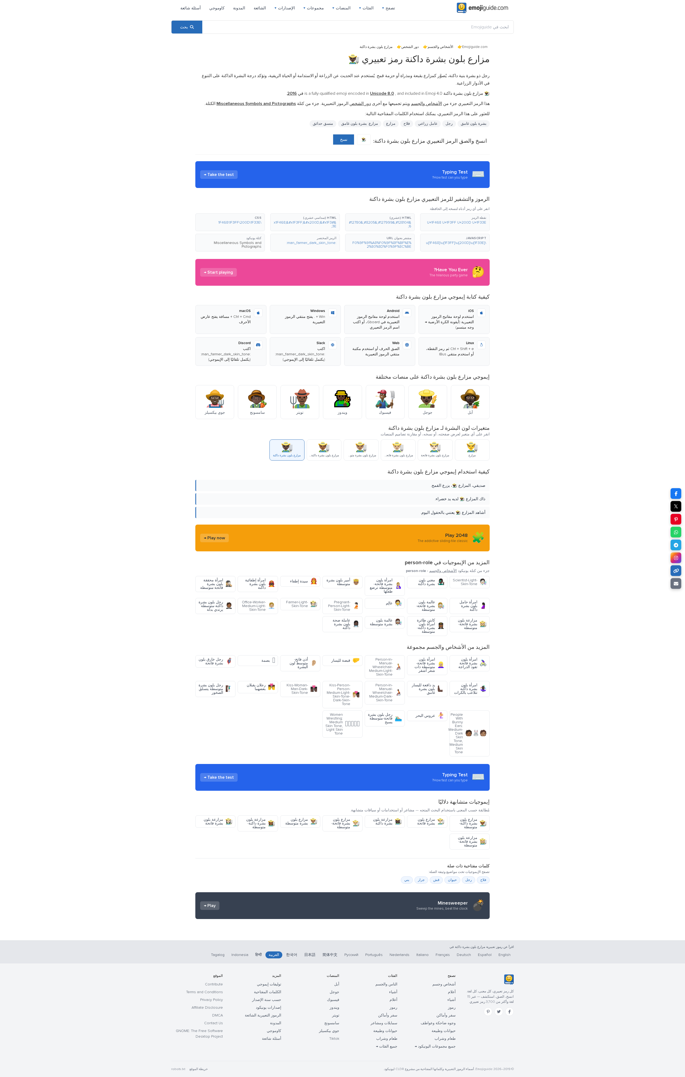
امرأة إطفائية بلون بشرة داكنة (260, 584)
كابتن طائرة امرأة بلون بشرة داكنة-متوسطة (430, 626)
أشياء (451, 999)
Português (374, 954)
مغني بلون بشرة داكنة (431, 582)
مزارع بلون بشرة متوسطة (301, 821)
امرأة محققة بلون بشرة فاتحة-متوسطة (216, 584)
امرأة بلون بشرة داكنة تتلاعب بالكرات (470, 689)
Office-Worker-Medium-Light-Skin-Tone (258, 606)
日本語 (309, 954)
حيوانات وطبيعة (444, 1031)
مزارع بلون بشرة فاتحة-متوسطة (345, 823)
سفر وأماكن (446, 1015)
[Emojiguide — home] (482, 8)
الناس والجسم (386, 984)
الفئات (366, 8)
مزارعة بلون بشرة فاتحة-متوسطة (472, 624)
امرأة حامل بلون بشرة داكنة (473, 606)
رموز (452, 1007)
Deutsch (464, 954)
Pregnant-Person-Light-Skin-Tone (344, 606)
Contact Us (213, 1023)
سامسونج (331, 1023)
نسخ (343, 139)
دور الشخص (410, 47)
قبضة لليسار (345, 660)
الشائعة (260, 8)
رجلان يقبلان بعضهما (261, 687)
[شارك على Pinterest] (676, 519)
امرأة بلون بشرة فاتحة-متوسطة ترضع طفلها (386, 586)
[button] (455, 222)
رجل (449, 123)
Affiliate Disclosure (207, 1007)
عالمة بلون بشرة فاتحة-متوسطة (430, 606)
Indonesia (239, 954)
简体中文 (329, 954)
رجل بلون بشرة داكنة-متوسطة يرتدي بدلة (216, 606)
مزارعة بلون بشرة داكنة (387, 821)
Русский (351, 954)
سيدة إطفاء (303, 581)
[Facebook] (509, 1011)
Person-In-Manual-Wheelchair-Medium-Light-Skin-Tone (385, 667)
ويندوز (334, 1007)
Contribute (214, 984)
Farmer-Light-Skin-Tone (301, 604)
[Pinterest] (488, 1011)
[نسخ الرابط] (676, 570)
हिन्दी (258, 954)
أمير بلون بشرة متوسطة (343, 582)
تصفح (388, 8)
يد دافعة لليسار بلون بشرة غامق (428, 689)
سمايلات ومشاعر (384, 1023)
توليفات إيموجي (269, 984)
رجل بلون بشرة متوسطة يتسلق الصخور (216, 689)
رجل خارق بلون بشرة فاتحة (216, 661)
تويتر (335, 1015)
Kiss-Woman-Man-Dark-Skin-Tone (302, 689)
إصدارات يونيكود (268, 1007)
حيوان (452, 880)
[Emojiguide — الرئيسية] (509, 979)
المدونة (239, 8)
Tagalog (217, 954)
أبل (336, 984)
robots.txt (178, 1069)
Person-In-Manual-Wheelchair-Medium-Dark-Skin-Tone (385, 692)
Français (443, 954)
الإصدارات (285, 8)
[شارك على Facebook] (676, 493)
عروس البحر (430, 715)
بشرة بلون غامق (473, 123)
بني (406, 880)
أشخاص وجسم (444, 984)
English (504, 954)
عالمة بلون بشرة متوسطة (386, 622)
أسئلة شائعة (190, 8)
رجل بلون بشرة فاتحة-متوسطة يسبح (385, 718)
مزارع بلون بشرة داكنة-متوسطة (473, 823)
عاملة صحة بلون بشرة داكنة (346, 624)
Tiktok (334, 1038)
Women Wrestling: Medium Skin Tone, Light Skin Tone (342, 724)
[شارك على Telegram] (676, 545)
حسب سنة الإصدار (266, 999)
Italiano (422, 954)
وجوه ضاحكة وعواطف (438, 1023)
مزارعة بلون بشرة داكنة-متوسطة (260, 823)
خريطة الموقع (198, 1069)
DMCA (217, 1015)
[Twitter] (498, 1011)
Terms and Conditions (204, 992)
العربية (274, 954)
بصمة (268, 660)
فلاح (407, 123)
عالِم (394, 603)
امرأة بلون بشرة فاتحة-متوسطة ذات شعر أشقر (429, 665)
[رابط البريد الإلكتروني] (676, 583)
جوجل (334, 992)
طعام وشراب (445, 1038)
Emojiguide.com (475, 47)
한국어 (291, 954)
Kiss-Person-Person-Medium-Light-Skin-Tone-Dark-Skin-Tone (343, 694)
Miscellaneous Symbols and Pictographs (237, 244)
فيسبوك (333, 999)
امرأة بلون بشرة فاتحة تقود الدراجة (472, 663)
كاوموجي (216, 8)
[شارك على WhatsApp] (676, 532)
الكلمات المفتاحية (267, 992)
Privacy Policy (211, 999)
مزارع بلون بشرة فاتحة (430, 821)
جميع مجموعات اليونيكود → (435, 1046)
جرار (421, 880)
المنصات (341, 8)
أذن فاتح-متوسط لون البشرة (303, 663)
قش (436, 880)
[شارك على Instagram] (676, 557)
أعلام (452, 992)
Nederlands (399, 954)
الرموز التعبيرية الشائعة (263, 1015)
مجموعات (313, 8)
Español (485, 954)
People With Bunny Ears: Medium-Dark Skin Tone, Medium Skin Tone (468, 733)
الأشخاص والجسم (440, 47)
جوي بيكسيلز (329, 1031)
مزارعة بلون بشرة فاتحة (218, 821)
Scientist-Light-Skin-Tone (470, 582)
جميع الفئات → (386, 1046)
